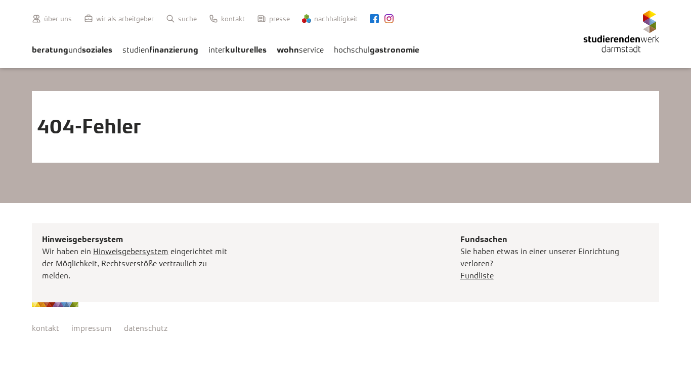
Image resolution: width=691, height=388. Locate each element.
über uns (58, 19)
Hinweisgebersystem (130, 251)
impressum (91, 328)
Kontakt (233, 19)
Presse (279, 19)
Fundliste (477, 275)
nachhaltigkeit (336, 19)
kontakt (45, 328)
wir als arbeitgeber (125, 19)
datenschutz (145, 328)
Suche (187, 19)
